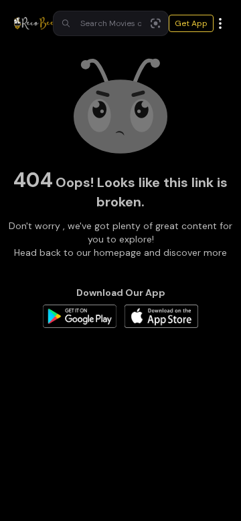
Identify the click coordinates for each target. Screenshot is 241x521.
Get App (191, 23)
